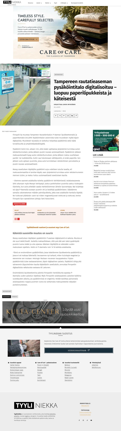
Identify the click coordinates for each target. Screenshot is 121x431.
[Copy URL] (76, 116)
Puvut (39, 365)
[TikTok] (87, 420)
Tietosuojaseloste (85, 412)
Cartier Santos (15, 365)
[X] (60, 116)
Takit (38, 375)
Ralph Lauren (69, 378)
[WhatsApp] (68, 116)
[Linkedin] (72, 116)
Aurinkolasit (41, 380)
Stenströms (68, 380)
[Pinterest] (64, 116)
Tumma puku (14, 380)
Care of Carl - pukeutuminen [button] (47, 363)
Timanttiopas (14, 378)
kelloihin (52, 414)
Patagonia (68, 375)
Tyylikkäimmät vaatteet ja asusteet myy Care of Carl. (48, 227)
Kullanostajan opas (16, 370)
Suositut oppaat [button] (15, 363)
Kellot (17, 210)
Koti (3, 131)
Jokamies (95, 365)
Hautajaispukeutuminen (18, 367)
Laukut (39, 378)
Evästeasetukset (85, 415)
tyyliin (27, 416)
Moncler (67, 370)
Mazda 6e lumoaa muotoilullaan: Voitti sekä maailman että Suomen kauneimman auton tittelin (105, 172)
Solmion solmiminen (17, 375)
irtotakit (46, 365)
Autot (7, 131)
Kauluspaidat (41, 367)
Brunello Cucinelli (71, 367)
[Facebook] (55, 116)
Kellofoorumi (96, 367)
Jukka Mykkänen (69, 104)
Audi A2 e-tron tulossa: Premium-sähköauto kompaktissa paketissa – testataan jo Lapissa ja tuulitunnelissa (106, 183)
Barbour (67, 365)
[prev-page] (16, 219)
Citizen (62, 210)
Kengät (39, 370)
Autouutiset (59, 74)
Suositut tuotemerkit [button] (72, 363)
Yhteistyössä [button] (96, 363)
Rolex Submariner (16, 373)
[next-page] (18, 219)
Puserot (40, 373)
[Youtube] (91, 420)
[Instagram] (83, 420)
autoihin (16, 416)
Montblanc (68, 373)
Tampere (14, 296)
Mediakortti (85, 406)
